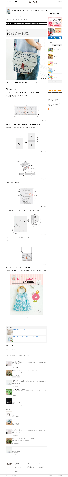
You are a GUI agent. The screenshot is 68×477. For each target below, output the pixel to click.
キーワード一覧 (29, 464)
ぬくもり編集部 (13, 349)
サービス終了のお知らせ (16, 411)
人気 (59, 45)
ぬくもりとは (29, 466)
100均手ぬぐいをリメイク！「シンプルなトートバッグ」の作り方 (25, 336)
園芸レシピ (16, 468)
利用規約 (40, 463)
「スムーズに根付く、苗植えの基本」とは (20, 389)
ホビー (16, 470)
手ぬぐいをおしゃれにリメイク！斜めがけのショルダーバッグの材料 (18, 32)
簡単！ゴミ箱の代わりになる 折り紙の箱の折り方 (57, 48)
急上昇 (55, 45)
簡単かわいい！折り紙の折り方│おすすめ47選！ (57, 75)
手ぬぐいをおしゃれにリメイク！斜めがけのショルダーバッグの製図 (18, 33)
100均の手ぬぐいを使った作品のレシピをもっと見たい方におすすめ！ (18, 35)
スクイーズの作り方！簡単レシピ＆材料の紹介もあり (57, 55)
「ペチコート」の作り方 (16, 361)
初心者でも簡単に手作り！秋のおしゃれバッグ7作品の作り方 (24, 329)
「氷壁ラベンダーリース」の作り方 (19, 419)
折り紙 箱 (59, 49)
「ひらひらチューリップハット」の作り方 (20, 380)
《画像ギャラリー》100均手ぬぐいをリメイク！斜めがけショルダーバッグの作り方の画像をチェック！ (26, 23)
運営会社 (40, 468)
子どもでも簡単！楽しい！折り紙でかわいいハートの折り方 (57, 62)
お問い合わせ (41, 467)
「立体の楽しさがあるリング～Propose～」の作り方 (22, 398)
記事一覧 (28, 463)
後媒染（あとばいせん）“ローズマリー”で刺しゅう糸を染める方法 (24, 370)
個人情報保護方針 (41, 464)
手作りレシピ (18, 364)
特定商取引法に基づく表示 (31, 467)
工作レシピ (17, 423)
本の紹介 (16, 471)
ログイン (60, 1)
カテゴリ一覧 (17, 472)
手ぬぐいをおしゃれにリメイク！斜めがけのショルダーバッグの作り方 (18, 34)
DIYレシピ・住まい (18, 467)
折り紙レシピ (55, 49)
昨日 (50, 45)
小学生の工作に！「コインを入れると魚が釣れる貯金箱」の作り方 (57, 69)
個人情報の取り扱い (41, 466)
